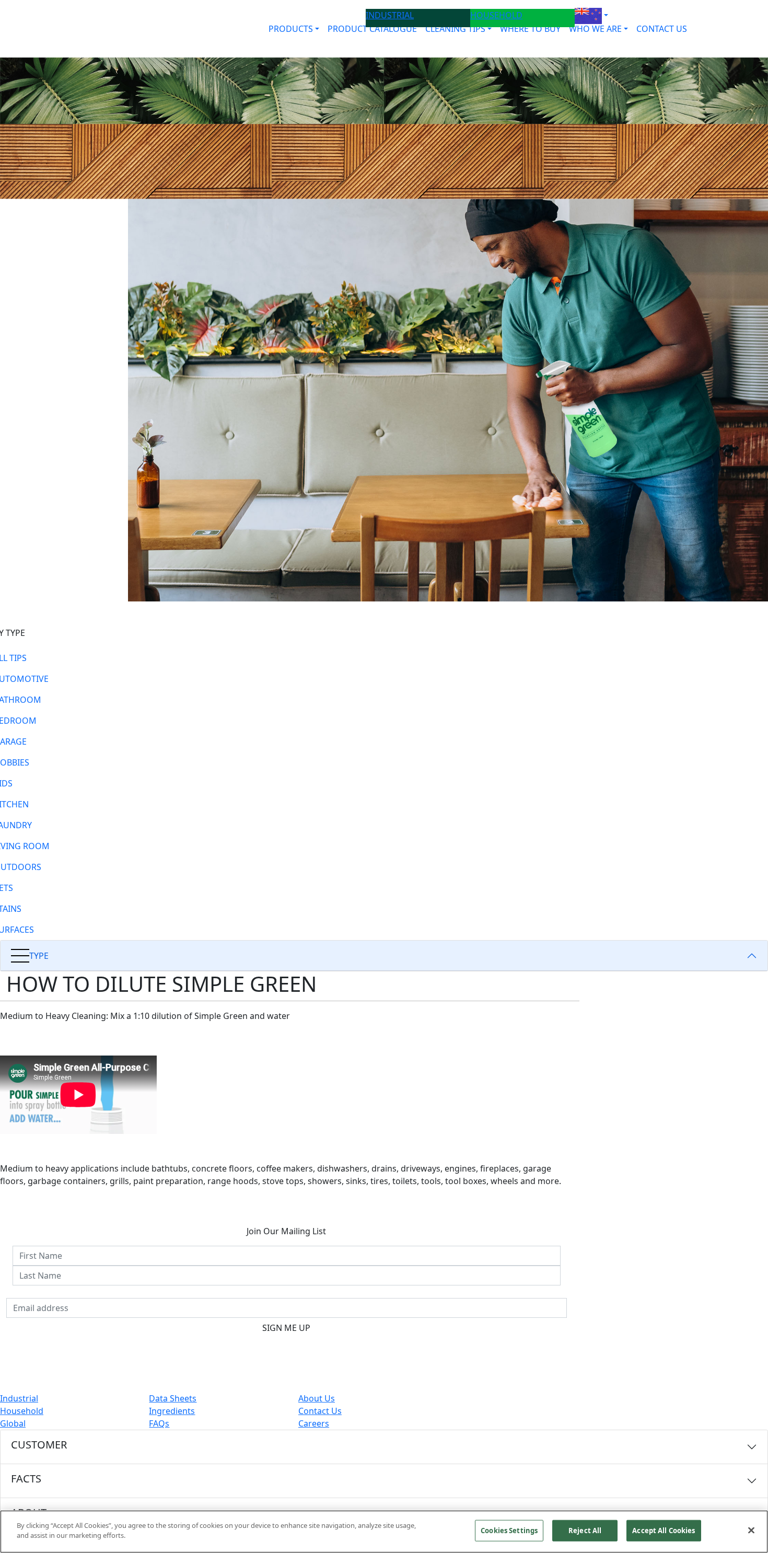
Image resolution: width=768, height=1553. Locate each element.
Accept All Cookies (663, 1530)
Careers (313, 1423)
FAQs (159, 1423)
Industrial (19, 1398)
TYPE (39, 955)
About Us (316, 1398)
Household (21, 1411)
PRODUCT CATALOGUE (372, 28)
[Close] (751, 1530)
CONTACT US (661, 28)
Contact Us (320, 1411)
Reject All (584, 1530)
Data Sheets (172, 1398)
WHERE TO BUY (530, 28)
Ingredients (172, 1411)
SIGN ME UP (286, 1328)
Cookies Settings (509, 1530)
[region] (384, 1531)
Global (13, 1423)
